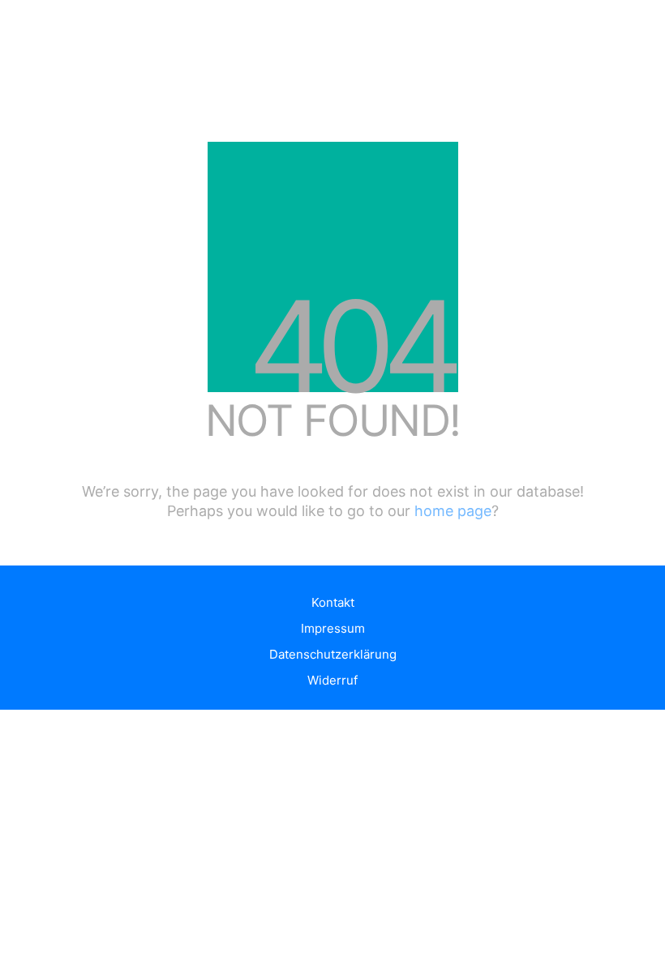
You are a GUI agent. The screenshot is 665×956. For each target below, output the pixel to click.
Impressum (333, 628)
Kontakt (332, 602)
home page (452, 510)
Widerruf (332, 680)
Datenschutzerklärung (333, 654)
